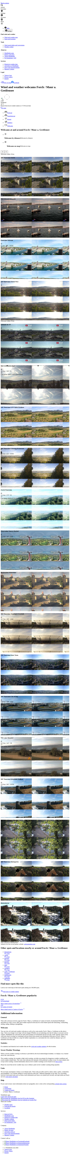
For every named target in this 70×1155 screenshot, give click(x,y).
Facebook (16, 82)
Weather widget (8, 47)
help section (58, 1061)
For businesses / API (10, 58)
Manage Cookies (9, 69)
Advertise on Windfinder (11, 66)
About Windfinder (9, 56)
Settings (9, 31)
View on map (7, 82)
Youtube (26, 1144)
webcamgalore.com (29, 944)
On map (3, 108)
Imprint (6, 78)
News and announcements (12, 67)
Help (8, 28)
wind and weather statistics (38, 1046)
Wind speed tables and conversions (14, 45)
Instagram (26, 1143)
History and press (9, 55)
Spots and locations (9, 39)
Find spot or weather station (11, 991)
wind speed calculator (11, 1076)
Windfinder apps (9, 53)
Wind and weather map (11, 37)
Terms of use (8, 75)
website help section (60, 1084)
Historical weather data (11, 64)
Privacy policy (8, 77)
